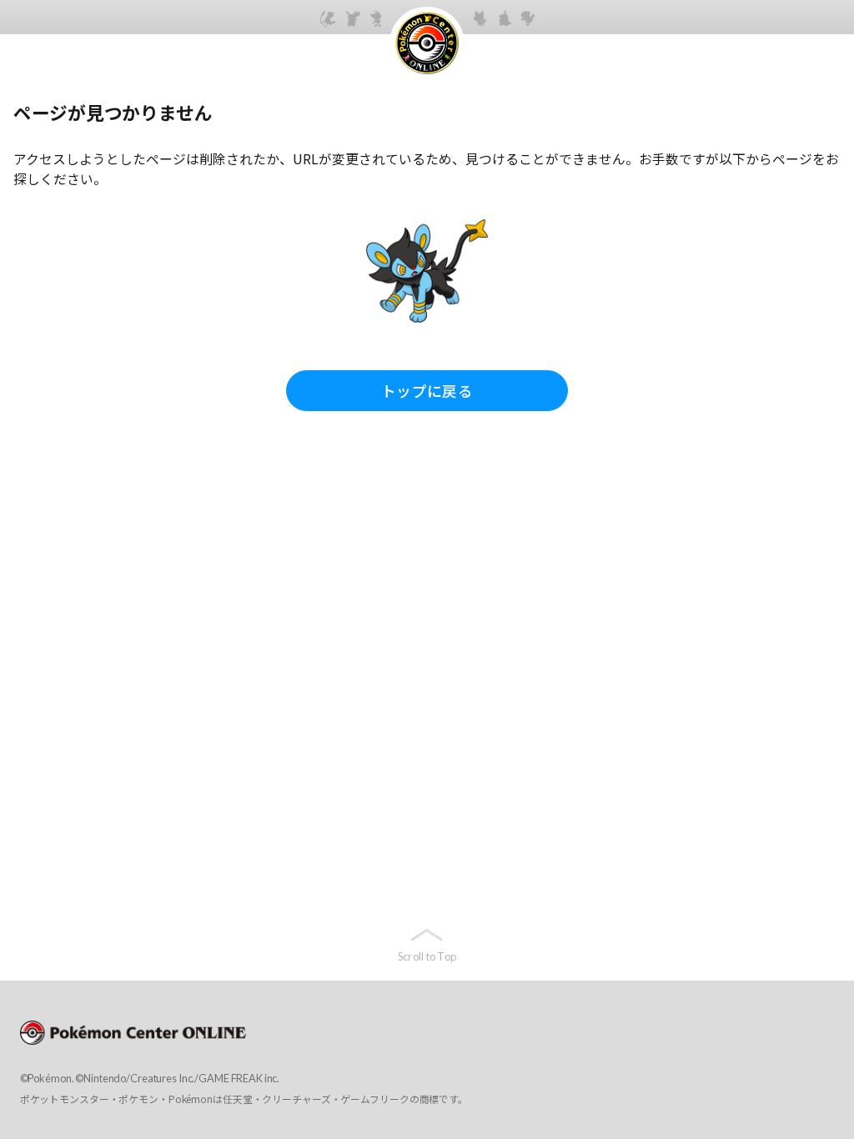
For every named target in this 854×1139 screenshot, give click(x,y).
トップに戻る (427, 390)
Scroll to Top (427, 956)
